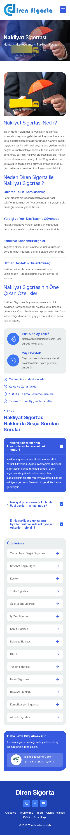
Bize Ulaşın (40, 817)
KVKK (26, 817)
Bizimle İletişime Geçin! (38, 756)
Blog (40, 812)
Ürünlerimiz (27, 812)
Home (7, 44)
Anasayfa (10, 812)
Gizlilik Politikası (55, 812)
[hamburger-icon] (63, 9)
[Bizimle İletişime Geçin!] (16, 759)
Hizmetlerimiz (24, 44)
